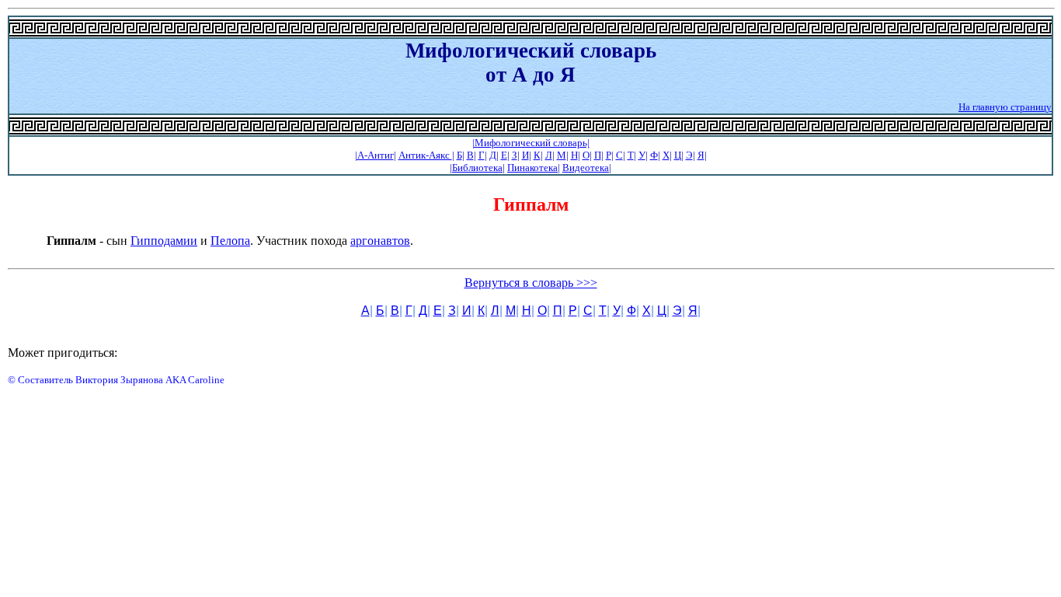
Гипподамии (163, 240)
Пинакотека (532, 167)
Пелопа (230, 240)
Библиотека (477, 167)
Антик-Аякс (425, 155)
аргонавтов (380, 240)
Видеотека (585, 167)
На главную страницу (1005, 107)
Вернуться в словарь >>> (530, 282)
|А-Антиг (374, 155)
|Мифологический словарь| (531, 142)
